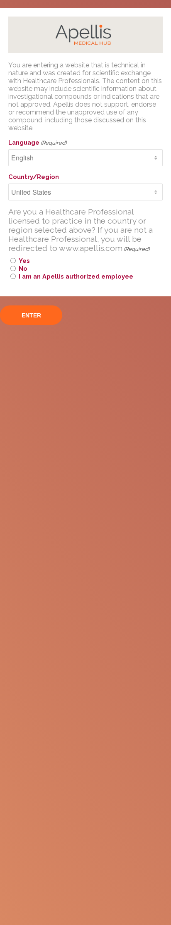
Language (37, 142)
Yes (24, 260)
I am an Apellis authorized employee (76, 276)
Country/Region (33, 176)
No (23, 268)
